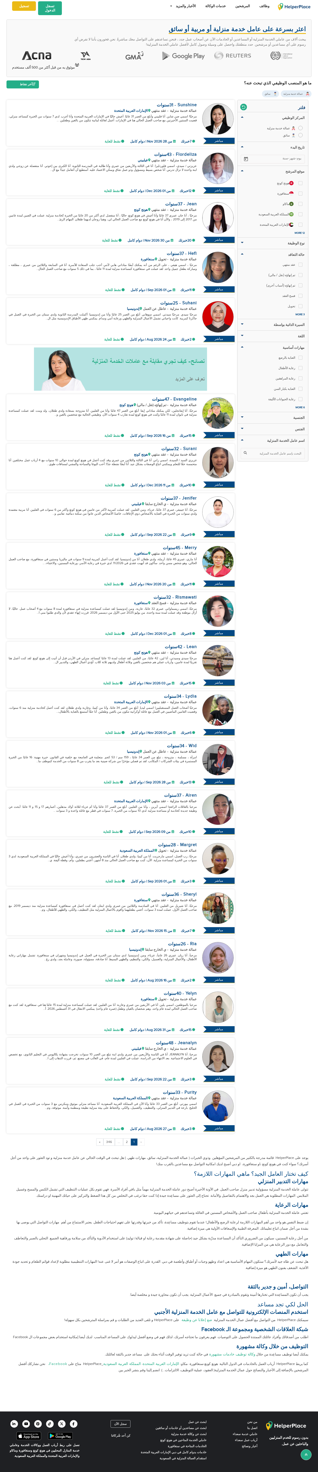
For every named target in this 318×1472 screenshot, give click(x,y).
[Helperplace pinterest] (38, 1424)
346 (109, 1142)
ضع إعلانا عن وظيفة (196, 1320)
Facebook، (56, 1364)
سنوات (163, 105)
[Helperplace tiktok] (50, 1424)
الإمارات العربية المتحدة (161, 1364)
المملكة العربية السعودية (122, 1364)
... (119, 1142)
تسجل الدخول (50, 8)
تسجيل (24, 6)
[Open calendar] (246, 159)
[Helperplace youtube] (26, 1424)
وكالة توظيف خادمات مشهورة (231, 1354)
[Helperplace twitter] (62, 1424)
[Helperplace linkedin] (14, 1424)
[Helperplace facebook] (73, 1424)
